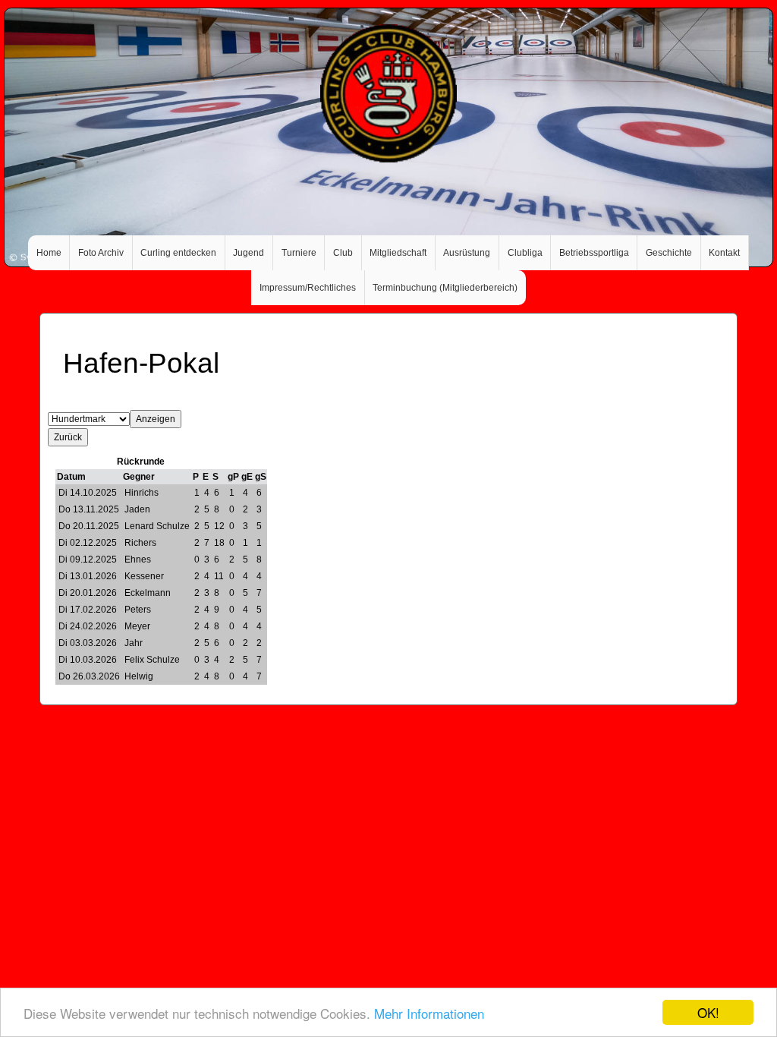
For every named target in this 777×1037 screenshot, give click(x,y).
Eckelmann (147, 593)
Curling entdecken (178, 252)
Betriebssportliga (594, 252)
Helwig (138, 676)
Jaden (137, 509)
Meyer (137, 626)
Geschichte (669, 252)
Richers (140, 542)
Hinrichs (141, 492)
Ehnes (137, 559)
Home (48, 252)
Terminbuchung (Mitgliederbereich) (445, 287)
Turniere (299, 252)
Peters (137, 609)
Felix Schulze (152, 659)
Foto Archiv (101, 252)
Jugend (248, 252)
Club (343, 252)
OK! (708, 1012)
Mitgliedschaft (398, 252)
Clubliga (525, 252)
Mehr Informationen (429, 1013)
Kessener (144, 576)
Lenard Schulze (157, 526)
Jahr (133, 643)
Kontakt (724, 252)
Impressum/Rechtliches (308, 287)
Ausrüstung (466, 252)
